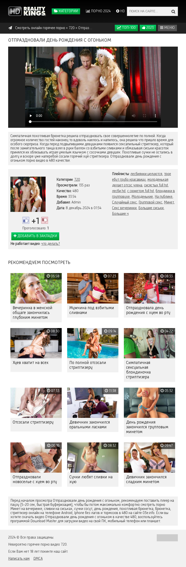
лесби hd (118, 191)
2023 (149, 28)
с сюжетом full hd (140, 191)
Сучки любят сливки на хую (91, 479)
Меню (169, 28)
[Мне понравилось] (25, 220)
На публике (163, 197)
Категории (68, 11)
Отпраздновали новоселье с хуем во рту (35, 479)
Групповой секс (150, 202)
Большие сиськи (151, 208)
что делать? (50, 244)
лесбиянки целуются (146, 174)
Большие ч (120, 214)
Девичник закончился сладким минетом (146, 479)
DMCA (38, 559)
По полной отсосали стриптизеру (87, 365)
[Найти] (173, 11)
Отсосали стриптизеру (33, 422)
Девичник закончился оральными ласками (89, 424)
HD (122, 11)
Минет (169, 202)
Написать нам (19, 559)
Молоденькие (142, 197)
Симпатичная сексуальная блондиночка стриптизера (138, 370)
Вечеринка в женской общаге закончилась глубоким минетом (32, 313)
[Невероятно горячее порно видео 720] (27, 11)
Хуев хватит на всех (31, 363)
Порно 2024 (100, 11)
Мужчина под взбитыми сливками (91, 310)
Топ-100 (128, 28)
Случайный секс (124, 202)
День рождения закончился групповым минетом (147, 427)
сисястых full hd (156, 185)
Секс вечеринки (124, 208)
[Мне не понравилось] (44, 220)
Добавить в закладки (37, 236)
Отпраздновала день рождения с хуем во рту (148, 310)
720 (77, 180)
